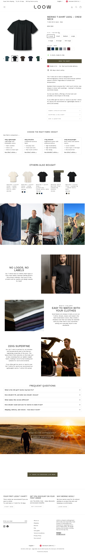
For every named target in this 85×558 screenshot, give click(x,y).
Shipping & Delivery (56, 114)
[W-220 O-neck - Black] (22, 192)
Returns (36, 525)
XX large (59, 40)
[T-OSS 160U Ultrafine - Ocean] (41, 193)
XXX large (68, 40)
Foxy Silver (64, 49)
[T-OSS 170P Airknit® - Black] (66, 193)
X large (50, 40)
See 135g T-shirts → (11, 152)
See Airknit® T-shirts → (51, 152)
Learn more (62, 506)
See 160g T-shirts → (31, 152)
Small (58, 36)
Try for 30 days (20, 1)
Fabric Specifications (57, 110)
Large (73, 36)
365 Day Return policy (32, 1)
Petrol (60, 49)
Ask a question (54, 118)
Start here (9, 506)
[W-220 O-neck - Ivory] (27, 192)
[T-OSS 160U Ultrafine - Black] (37, 193)
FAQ (35, 528)
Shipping (36, 523)
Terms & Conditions (39, 533)
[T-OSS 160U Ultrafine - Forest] (39, 193)
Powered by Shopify (42, 551)
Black (48, 49)
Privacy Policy (37, 535)
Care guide (37, 530)
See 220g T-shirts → (70, 152)
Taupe (72, 49)
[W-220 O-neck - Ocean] (24, 192)
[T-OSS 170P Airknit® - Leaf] (69, 193)
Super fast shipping (8, 1)
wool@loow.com (60, 534)
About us (36, 520)
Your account (37, 538)
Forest (56, 49)
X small (50, 36)
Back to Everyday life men (43, 474)
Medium (65, 36)
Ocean (52, 49)
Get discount (36, 506)
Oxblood (68, 49)
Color (52, 45)
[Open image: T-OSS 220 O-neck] (10, 224)
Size (52, 32)
